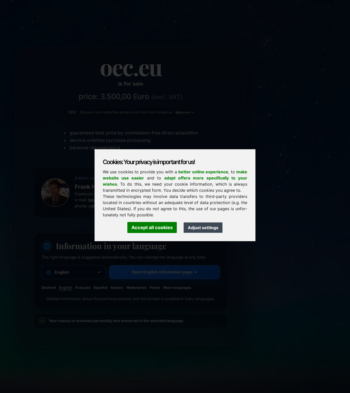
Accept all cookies (152, 227)
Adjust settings (203, 227)
